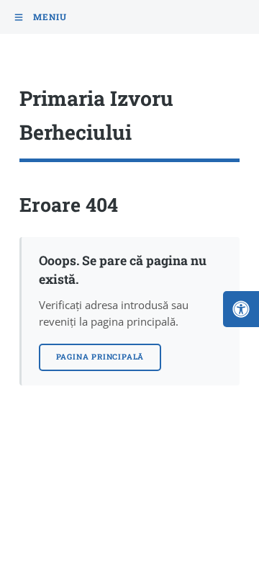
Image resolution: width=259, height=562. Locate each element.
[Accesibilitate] (241, 309)
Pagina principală (100, 357)
